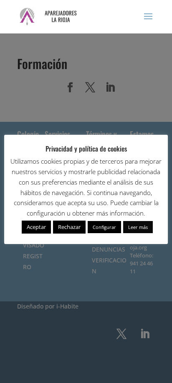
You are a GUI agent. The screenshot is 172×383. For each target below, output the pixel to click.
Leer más (138, 227)
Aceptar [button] (36, 227)
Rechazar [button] (69, 227)
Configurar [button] (104, 227)
